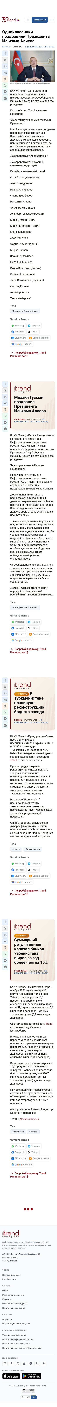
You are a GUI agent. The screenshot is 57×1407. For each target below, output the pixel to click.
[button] (5, 53)
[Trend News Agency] (10, 1234)
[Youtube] (24, 1363)
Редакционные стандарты (14, 1303)
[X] (17, 1363)
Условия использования (14, 1335)
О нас (5, 1290)
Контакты (7, 1299)
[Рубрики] (52, 20)
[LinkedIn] (37, 1363)
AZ (28, 1397)
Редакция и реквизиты (13, 1295)
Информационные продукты (16, 1323)
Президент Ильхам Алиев (25, 311)
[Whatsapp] (5, 1363)
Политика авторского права (16, 1343)
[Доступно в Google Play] (31, 1376)
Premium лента (9, 1279)
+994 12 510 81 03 (9, 1257)
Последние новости (11, 1275)
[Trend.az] (11, 19)
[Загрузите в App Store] (11, 1376)
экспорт (16, 849)
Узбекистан (18, 1132)
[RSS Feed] (43, 1363)
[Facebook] (11, 1363)
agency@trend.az (9, 1261)
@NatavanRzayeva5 (29, 1119)
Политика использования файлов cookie (21, 1348)
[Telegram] (30, 1363)
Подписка (7, 1319)
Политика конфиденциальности (17, 1339)
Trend (13, 760)
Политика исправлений (13, 1308)
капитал (33, 1132)
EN (23, 1397)
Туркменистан (33, 849)
